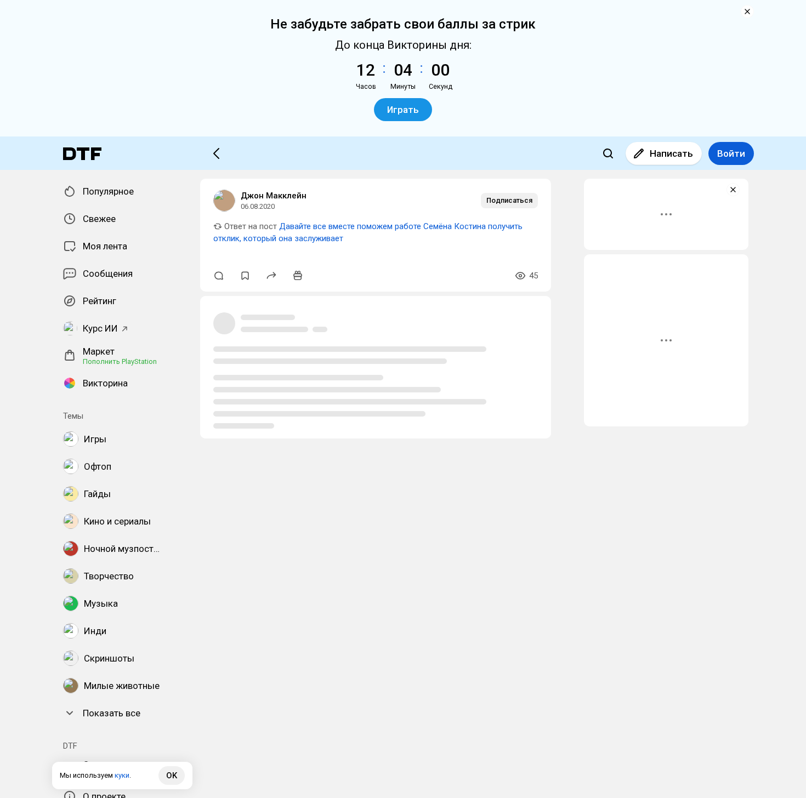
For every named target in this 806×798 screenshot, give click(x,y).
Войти (731, 153)
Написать (671, 153)
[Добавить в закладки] (245, 275)
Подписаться (509, 200)
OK (171, 775)
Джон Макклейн (273, 196)
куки (122, 775)
